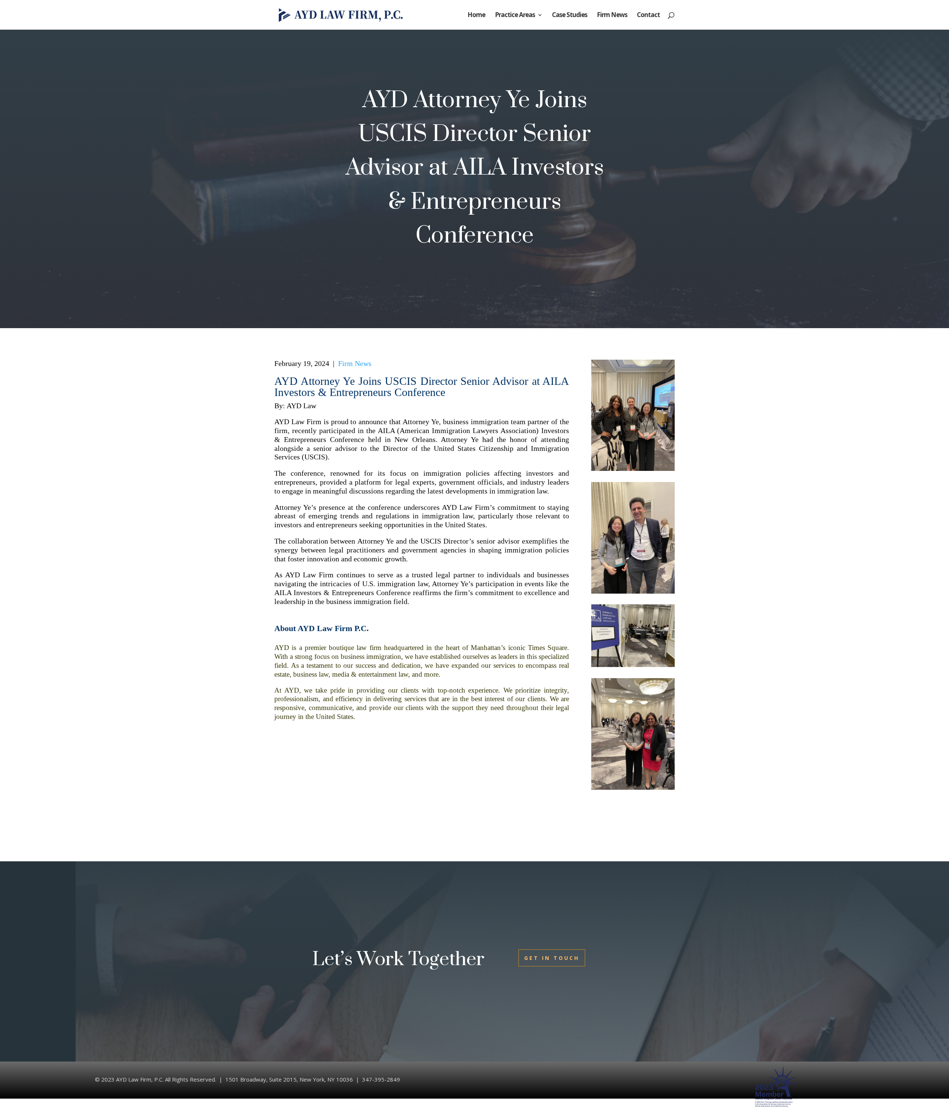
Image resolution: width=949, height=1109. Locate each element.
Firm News (612, 15)
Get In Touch (551, 957)
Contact (648, 15)
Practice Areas (515, 15)
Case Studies (569, 15)
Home (476, 15)
